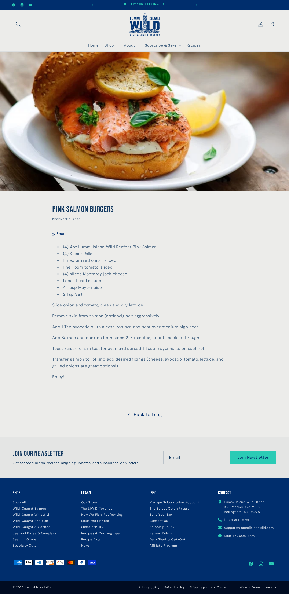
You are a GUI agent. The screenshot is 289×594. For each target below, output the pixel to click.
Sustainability (92, 527)
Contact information (232, 587)
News (85, 546)
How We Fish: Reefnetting (102, 515)
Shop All (19, 502)
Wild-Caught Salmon (29, 509)
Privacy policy (149, 587)
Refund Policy (161, 533)
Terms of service (264, 587)
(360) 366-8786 (237, 520)
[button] (18, 24)
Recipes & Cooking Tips (100, 533)
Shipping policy (201, 587)
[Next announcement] (196, 5)
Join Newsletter (253, 457)
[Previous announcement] (92, 5)
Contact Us (159, 521)
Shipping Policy (162, 527)
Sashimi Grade (24, 539)
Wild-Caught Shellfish (30, 521)
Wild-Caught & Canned (31, 527)
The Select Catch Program (171, 509)
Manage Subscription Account (174, 502)
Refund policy (174, 587)
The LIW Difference (97, 509)
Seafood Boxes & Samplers (34, 533)
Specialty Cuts (25, 546)
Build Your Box (161, 515)
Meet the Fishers (95, 521)
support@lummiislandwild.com (249, 528)
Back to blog (148, 415)
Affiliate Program (163, 546)
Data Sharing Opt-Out (167, 539)
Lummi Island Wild (38, 587)
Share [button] (61, 233)
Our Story (89, 502)
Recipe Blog (90, 539)
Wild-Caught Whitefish (31, 515)
